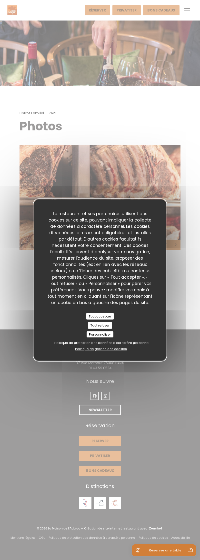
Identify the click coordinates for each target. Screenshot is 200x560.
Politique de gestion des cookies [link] (101, 349)
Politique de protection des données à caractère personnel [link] (101, 342)
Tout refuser (100, 325)
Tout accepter (100, 316)
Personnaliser (100, 334)
